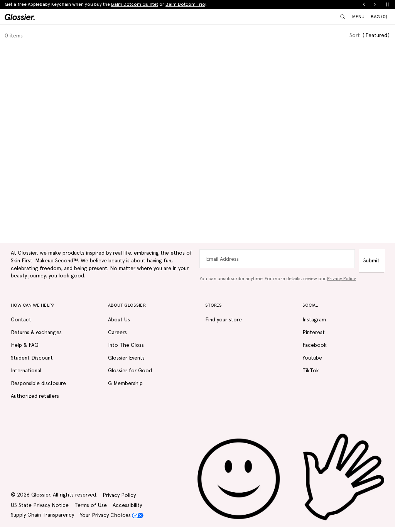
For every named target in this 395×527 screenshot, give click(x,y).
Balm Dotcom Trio (185, 4)
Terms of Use (90, 505)
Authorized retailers (35, 396)
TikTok (310, 370)
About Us (119, 319)
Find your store (223, 319)
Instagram (314, 319)
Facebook (314, 345)
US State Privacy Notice (40, 505)
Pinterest (313, 332)
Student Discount (32, 358)
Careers (117, 332)
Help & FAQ (25, 345)
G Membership (125, 383)
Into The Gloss (126, 345)
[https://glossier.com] (291, 477)
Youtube (312, 358)
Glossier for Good (130, 370)
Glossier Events (126, 358)
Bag (379, 16)
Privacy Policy (341, 278)
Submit (371, 260)
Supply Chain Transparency (42, 515)
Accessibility (127, 505)
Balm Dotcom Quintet (134, 4)
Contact (21, 319)
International (26, 370)
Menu (358, 16)
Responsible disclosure (38, 383)
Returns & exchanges (36, 332)
